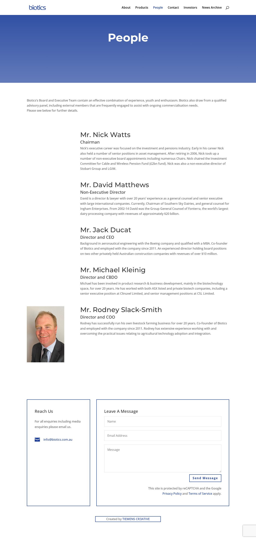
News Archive (212, 8)
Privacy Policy (172, 494)
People (158, 8)
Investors (190, 8)
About (126, 8)
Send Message (205, 478)
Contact (173, 8)
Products (141, 8)
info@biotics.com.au (57, 439)
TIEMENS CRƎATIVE (136, 519)
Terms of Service (200, 494)
